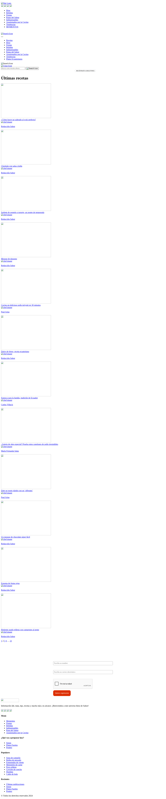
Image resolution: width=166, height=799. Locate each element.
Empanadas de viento (15, 762)
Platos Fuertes (12, 745)
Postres (9, 747)
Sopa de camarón (13, 758)
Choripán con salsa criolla (11, 166)
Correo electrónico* (60, 668)
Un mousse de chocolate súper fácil (15, 537)
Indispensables (12, 20)
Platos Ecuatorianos (14, 59)
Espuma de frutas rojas (10, 583)
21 (11, 641)
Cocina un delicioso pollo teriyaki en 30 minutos (21, 305)
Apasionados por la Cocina (17, 22)
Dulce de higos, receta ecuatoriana (15, 351)
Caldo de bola (12, 774)
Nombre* (56, 659)
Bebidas (9, 13)
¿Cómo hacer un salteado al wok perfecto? (18, 120)
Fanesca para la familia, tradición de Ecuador (19, 398)
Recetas (9, 40)
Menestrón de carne (14, 765)
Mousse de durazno (9, 259)
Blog (8, 10)
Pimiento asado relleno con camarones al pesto (20, 630)
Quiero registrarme (62, 693)
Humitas (9, 772)
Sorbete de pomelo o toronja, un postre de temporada (22, 212)
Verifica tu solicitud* (61, 677)
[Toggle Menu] (2, 36)
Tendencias (10, 24)
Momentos (10, 721)
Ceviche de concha (14, 769)
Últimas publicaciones (15, 784)
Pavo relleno (11, 767)
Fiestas (9, 15)
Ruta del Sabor (12, 730)
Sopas (8, 743)
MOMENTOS (12, 27)
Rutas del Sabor (12, 17)
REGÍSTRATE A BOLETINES (85, 71)
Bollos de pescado (13, 760)
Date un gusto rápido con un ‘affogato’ (17, 491)
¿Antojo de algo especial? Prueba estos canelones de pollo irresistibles (29, 444)
